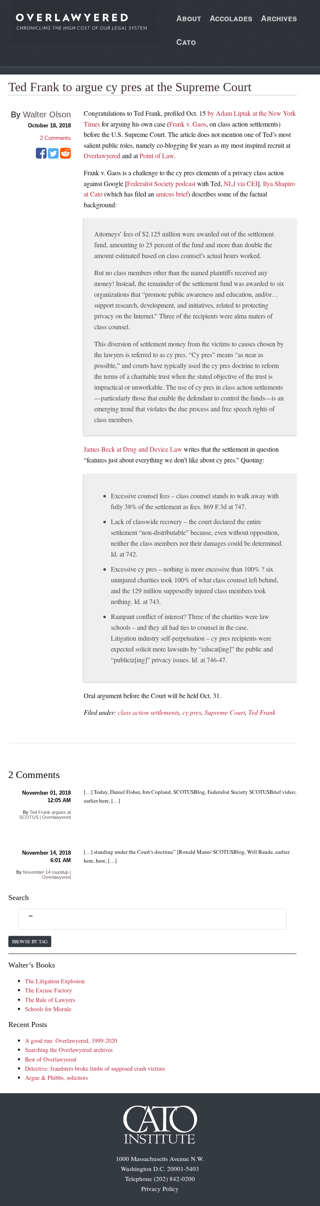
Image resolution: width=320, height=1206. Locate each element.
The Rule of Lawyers (50, 1000)
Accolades (231, 18)
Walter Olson (47, 114)
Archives (279, 18)
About (188, 18)
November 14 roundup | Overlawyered (47, 875)
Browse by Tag (30, 941)
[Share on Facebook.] (41, 156)
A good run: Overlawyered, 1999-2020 (71, 1040)
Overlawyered (102, 155)
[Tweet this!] (53, 156)
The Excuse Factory (48, 990)
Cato (186, 41)
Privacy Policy (160, 1188)
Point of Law (157, 155)
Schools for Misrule (48, 1009)
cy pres (191, 712)
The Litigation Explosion (55, 981)
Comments (55, 138)
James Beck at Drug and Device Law (133, 449)
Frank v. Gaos (187, 123)
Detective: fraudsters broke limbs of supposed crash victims (95, 1068)
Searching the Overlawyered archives (68, 1050)
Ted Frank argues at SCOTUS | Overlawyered (45, 815)
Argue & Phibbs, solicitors (56, 1078)
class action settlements (148, 712)
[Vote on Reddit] (65, 156)
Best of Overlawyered (50, 1059)
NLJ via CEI (241, 183)
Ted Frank (261, 712)
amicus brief (172, 193)
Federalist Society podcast (161, 183)
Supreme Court (225, 712)
